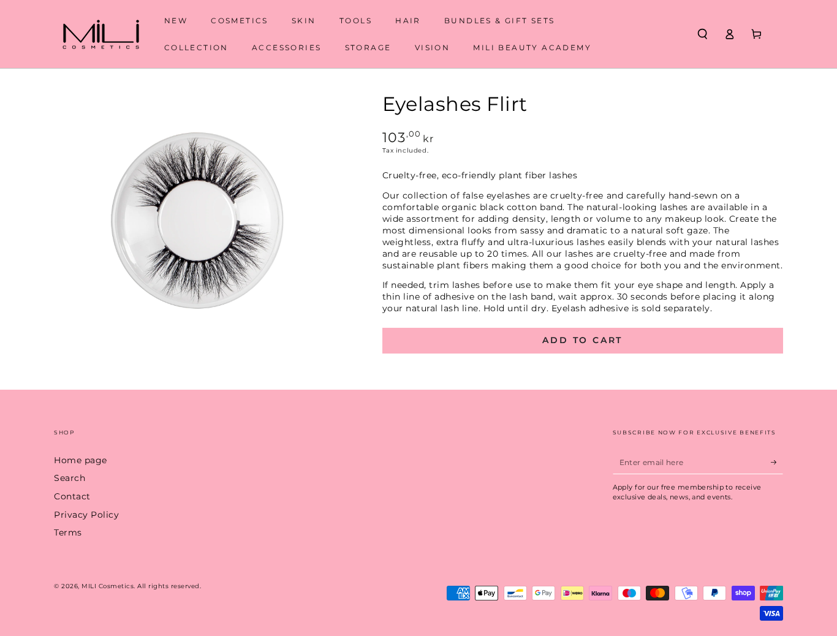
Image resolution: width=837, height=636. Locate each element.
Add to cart (582, 340)
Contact (72, 496)
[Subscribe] (777, 462)
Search (69, 478)
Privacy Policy (86, 515)
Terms (68, 532)
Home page (80, 460)
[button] (702, 34)
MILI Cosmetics (107, 586)
